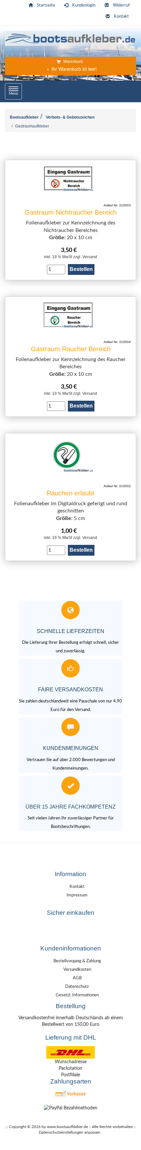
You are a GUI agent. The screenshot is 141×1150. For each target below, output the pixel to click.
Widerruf (121, 5)
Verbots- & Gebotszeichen (70, 117)
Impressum (77, 895)
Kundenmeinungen (70, 748)
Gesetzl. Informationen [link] (77, 995)
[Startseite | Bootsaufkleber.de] (70, 37)
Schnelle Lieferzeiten (70, 631)
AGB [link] (77, 978)
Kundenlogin (83, 5)
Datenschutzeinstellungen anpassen (69, 1132)
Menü (15, 91)
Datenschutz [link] (77, 987)
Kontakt (121, 16)
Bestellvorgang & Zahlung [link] (77, 961)
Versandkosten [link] (77, 970)
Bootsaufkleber (24, 117)
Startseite (46, 5)
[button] (70, 933)
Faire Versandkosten (70, 689)
